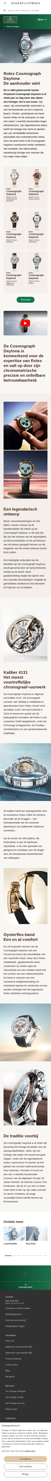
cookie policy (29, 1451)
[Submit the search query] (5, 10)
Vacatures (10, 1376)
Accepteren (25, 1459)
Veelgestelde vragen (15, 1326)
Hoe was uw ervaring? (15, 1320)
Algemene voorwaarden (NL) (18, 1346)
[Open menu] (5, 3)
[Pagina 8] (44, 1255)
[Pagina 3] (23, 1255)
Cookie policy (11, 1364)
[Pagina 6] (36, 1255)
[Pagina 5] (31, 1255)
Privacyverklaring (13, 1358)
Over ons (9, 1340)
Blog (7, 1370)
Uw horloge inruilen (14, 1397)
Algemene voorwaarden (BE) (18, 1352)
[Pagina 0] (8, 1255)
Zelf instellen (25, 1466)
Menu (40, 19)
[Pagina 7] (40, 1255)
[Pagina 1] (14, 1255)
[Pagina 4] (27, 1255)
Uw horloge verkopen (15, 1391)
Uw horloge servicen (15, 1403)
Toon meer (25, 300)
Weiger (25, 1474)
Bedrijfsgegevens (13, 1314)
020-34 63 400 (11, 1301)
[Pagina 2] (18, 1255)
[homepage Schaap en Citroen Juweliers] (25, 3)
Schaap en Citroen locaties (17, 1308)
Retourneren (11, 1409)
